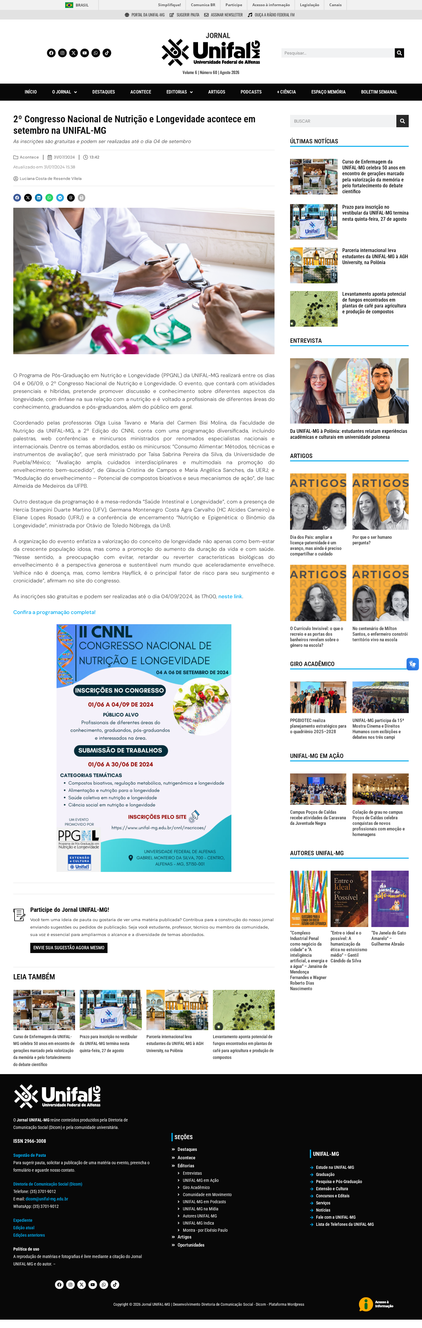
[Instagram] (62, 53)
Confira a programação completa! (54, 612)
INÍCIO (31, 92)
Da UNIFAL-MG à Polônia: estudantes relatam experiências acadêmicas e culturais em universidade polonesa (348, 434)
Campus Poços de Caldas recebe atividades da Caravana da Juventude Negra (318, 817)
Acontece (29, 157)
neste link (230, 596)
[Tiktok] (107, 53)
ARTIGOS (216, 92)
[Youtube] (84, 53)
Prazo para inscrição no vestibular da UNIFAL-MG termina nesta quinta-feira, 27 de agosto (108, 1043)
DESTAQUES (103, 92)
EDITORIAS (177, 92)
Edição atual (23, 1227)
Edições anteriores (29, 1235)
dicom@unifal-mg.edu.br (47, 1198)
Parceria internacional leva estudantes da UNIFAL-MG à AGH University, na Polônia (175, 1043)
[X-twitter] (73, 53)
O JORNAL (61, 92)
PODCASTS (251, 92)
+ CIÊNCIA (286, 92)
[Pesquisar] (399, 53)
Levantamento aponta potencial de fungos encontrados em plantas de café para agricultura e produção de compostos (374, 303)
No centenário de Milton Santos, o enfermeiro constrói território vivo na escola (380, 634)
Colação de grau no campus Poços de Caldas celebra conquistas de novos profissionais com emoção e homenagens (378, 823)
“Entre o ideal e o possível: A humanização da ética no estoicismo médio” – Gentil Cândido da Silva (349, 947)
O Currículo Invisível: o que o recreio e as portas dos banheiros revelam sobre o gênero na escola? (316, 637)
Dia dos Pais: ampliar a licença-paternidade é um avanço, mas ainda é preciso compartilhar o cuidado (316, 545)
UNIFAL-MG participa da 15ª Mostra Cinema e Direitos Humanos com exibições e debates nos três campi (378, 729)
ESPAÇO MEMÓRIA (328, 92)
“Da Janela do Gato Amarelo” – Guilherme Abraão (388, 938)
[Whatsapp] (95, 53)
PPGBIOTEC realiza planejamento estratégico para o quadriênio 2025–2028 (318, 726)
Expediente (22, 1220)
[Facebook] (51, 53)
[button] (64, 92)
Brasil (82, 5)
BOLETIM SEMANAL (379, 92)
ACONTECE (140, 92)
